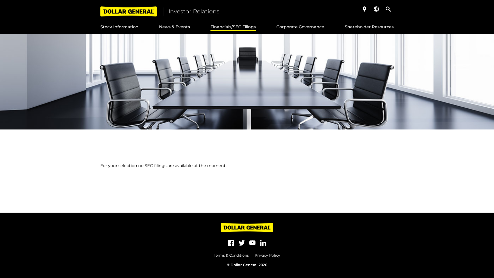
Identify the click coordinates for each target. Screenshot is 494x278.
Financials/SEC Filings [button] (233, 26)
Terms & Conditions (231, 255)
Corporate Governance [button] (300, 26)
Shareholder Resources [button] (369, 26)
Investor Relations (194, 11)
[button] (364, 9)
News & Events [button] (174, 26)
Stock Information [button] (119, 26)
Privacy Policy (267, 255)
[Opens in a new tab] (231, 243)
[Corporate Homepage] (128, 11)
